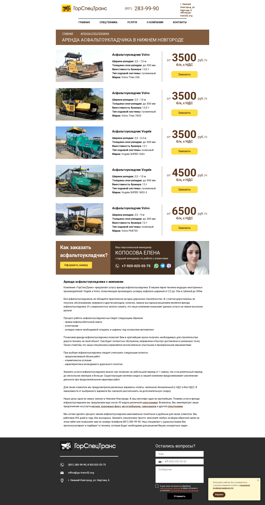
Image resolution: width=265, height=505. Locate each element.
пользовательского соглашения (184, 490)
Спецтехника (108, 22)
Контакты (180, 22)
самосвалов (149, 406)
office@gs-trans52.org (81, 472)
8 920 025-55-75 (96, 464)
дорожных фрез (111, 406)
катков (95, 406)
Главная (84, 22)
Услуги (132, 22)
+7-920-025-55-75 (136, 266)
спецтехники (150, 402)
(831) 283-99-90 (132, 421)
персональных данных (170, 488)
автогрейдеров (131, 406)
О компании (155, 22)
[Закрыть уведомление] (258, 480)
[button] (184, 74)
